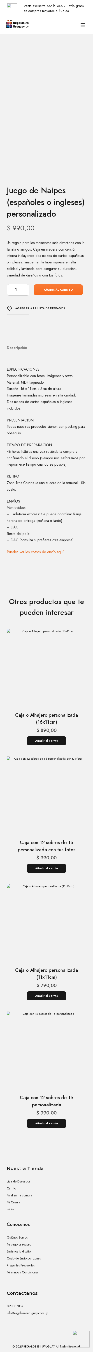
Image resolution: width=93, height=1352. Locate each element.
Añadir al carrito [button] (46, 741)
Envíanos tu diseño (19, 1251)
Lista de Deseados (18, 1181)
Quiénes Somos (17, 1237)
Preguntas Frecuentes (21, 1265)
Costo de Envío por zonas (24, 1258)
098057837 (15, 1306)
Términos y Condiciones (22, 1272)
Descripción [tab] (17, 347)
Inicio (10, 1209)
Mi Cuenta (13, 1202)
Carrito (11, 1188)
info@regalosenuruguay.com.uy (27, 1313)
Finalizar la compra (19, 1195)
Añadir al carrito (58, 290)
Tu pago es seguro (19, 1244)
